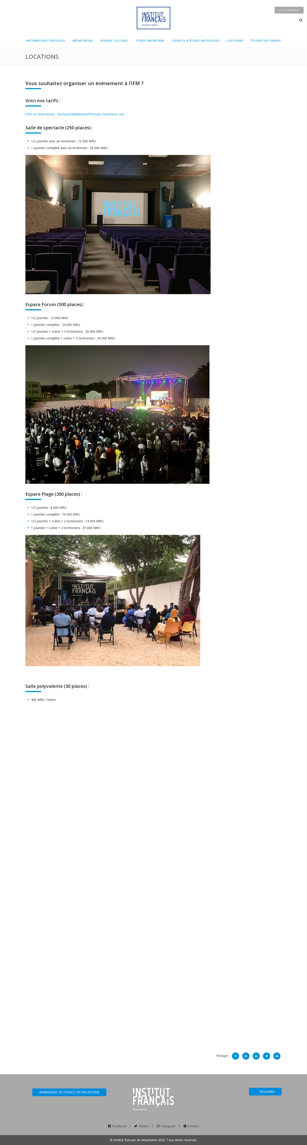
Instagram (168, 1126)
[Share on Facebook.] (235, 1056)
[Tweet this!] (266, 1056)
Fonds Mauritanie (150, 41)
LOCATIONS (235, 41)
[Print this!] (276, 1056)
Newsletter (267, 1091)
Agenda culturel (114, 41)
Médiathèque (83, 41)
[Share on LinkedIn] (256, 1056)
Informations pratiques (45, 41)
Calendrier (289, 10)
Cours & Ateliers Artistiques (195, 41)
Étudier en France (266, 41)
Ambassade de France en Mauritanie (69, 1092)
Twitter (144, 1126)
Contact (193, 1126)
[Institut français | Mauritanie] (153, 17)
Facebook (119, 1126)
